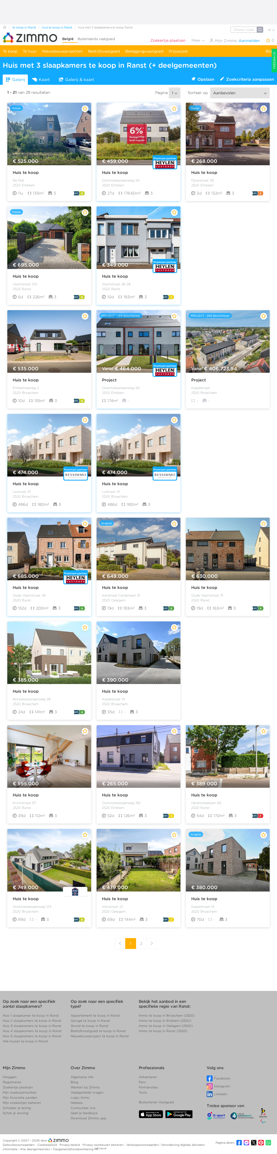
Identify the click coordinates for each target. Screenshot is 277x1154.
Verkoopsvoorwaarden (143, 1145)
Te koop (10, 51)
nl (270, 30)
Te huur (30, 51)
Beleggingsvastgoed (144, 51)
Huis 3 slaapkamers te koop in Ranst (32, 1026)
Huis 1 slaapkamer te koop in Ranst (31, 1015)
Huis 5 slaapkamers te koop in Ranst (32, 1036)
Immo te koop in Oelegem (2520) (166, 1026)
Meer (197, 40)
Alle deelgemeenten (35, 1149)
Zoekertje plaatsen (168, 40)
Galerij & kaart (79, 79)
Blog (270, 51)
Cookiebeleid (47, 1145)
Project (109, 380)
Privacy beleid (70, 1145)
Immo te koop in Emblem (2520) (165, 1021)
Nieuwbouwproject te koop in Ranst (100, 1036)
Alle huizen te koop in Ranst (25, 1041)
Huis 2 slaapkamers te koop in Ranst (32, 1021)
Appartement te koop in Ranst (95, 1015)
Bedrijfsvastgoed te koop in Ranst (98, 1031)
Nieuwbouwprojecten (62, 51)
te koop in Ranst (24, 27)
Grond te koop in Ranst (89, 1026)
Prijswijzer (178, 51)
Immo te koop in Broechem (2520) (167, 1015)
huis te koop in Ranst (57, 27)
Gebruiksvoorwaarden (19, 1145)
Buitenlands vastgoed (96, 39)
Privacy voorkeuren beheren (103, 1145)
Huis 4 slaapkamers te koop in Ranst (32, 1031)
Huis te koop (26, 172)
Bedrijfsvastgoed (104, 51)
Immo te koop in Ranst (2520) (163, 1031)
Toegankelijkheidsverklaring (73, 1149)
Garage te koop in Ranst (90, 1021)
